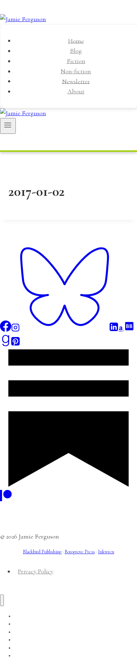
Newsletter (76, 81)
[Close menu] (2, 600)
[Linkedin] (114, 330)
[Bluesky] (65, 330)
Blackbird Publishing (42, 552)
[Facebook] (5, 330)
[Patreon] (6, 499)
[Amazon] (121, 330)
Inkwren (106, 552)
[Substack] (68, 484)
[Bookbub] (129, 330)
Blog (76, 51)
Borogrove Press (80, 552)
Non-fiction (76, 71)
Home (76, 40)
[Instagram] (15, 330)
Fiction (76, 61)
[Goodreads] (5, 344)
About (75, 91)
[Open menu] (8, 125)
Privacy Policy (35, 571)
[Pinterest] (15, 344)
